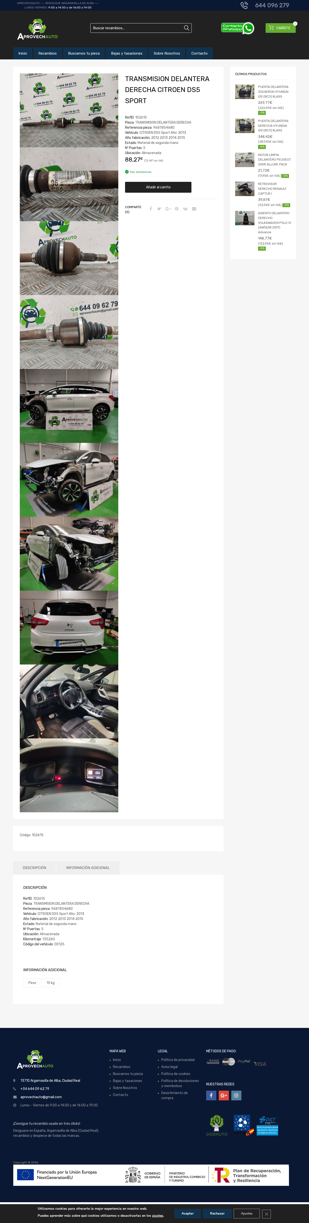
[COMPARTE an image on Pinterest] (176, 209)
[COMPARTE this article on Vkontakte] (185, 209)
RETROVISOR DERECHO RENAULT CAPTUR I (272, 188)
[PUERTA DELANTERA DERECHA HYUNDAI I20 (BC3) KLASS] (244, 126)
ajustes (157, 1215)
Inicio (22, 53)
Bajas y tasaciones (126, 53)
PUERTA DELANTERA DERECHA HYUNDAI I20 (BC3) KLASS (273, 125)
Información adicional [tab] (88, 868)
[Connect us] (211, 1095)
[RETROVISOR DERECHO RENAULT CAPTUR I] (244, 189)
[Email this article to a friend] (193, 209)
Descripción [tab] (34, 868)
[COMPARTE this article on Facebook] (150, 209)
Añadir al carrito (158, 187)
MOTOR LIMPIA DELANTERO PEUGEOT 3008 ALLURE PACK (274, 159)
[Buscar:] (141, 28)
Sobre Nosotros (167, 53)
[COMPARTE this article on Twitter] (158, 209)
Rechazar (217, 1213)
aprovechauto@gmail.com (41, 1097)
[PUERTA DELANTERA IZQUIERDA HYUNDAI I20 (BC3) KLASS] (244, 92)
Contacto (199, 53)
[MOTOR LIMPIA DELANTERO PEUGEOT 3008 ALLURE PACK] (244, 160)
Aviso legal (169, 1067)
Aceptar (188, 1213)
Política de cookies (175, 1074)
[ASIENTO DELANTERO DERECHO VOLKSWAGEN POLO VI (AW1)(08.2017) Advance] (244, 218)
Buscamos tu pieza (84, 53)
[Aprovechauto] (33, 29)
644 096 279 (272, 5)
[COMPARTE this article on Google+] (167, 209)
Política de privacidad (178, 1060)
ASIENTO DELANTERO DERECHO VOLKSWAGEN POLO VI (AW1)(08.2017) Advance (274, 222)
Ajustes (247, 1213)
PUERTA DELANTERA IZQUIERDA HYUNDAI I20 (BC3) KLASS (273, 91)
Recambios (47, 53)
